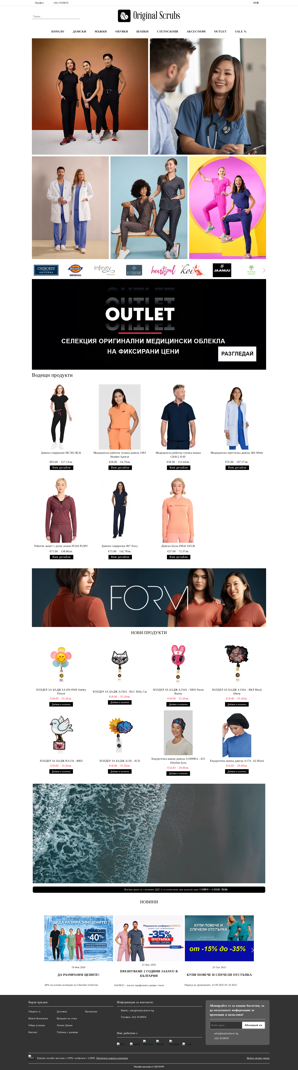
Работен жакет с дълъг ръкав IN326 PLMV (61, 545)
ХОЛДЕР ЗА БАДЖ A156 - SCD (119, 760)
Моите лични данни (258, 1058)
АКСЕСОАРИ (196, 31)
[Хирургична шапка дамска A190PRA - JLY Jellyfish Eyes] (178, 732)
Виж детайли (61, 467)
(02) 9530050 (61, 3)
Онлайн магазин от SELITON (149, 1067)
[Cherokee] (46, 271)
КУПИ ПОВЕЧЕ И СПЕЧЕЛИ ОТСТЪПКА (219, 974)
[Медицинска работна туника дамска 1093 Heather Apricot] (120, 417)
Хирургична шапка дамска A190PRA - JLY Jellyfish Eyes (178, 760)
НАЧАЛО (57, 31)
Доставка (62, 1011)
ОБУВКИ (121, 31)
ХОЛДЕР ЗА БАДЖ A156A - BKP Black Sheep (237, 691)
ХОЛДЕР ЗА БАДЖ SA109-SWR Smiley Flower (61, 691)
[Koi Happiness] (192, 270)
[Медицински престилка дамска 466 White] (237, 417)
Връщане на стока (67, 1018)
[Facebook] (264, 3)
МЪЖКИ (101, 31)
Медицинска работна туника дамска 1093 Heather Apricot (119, 454)
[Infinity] (104, 270)
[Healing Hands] (251, 270)
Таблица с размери (67, 1032)
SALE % (240, 31)
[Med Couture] (134, 271)
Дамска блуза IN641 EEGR (178, 545)
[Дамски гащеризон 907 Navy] (120, 510)
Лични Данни (64, 1025)
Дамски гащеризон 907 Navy (120, 545)
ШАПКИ (142, 31)
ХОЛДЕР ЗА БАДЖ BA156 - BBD (61, 760)
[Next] (263, 270)
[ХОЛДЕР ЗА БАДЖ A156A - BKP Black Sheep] (237, 663)
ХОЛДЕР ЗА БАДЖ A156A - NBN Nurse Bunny (178, 691)
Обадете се (34, 1011)
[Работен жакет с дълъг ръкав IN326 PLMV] (61, 510)
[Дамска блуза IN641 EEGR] (178, 510)
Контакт (32, 1032)
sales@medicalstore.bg (142, 1010)
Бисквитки (91, 1011)
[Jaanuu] (222, 270)
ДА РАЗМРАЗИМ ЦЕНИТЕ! (78, 974)
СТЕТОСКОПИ (167, 31)
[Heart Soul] (163, 271)
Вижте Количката (38, 1018)
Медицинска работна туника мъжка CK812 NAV (178, 454)
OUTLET (220, 31)
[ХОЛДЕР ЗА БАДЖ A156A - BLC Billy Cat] (120, 665)
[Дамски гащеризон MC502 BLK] (61, 417)
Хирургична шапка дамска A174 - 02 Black (237, 760)
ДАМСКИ (79, 31)
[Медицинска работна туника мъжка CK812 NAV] (178, 417)
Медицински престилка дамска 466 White (237, 452)
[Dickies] (75, 270)
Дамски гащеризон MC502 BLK (61, 452)
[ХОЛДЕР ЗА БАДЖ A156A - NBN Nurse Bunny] (178, 663)
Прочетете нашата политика (112, 1058)
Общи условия (36, 1025)
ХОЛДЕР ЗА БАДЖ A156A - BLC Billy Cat (120, 691)
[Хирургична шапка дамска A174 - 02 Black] (237, 734)
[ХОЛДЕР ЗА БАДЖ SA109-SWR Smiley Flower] (61, 663)
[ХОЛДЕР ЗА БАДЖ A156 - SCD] (120, 734)
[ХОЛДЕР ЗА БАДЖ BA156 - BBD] (61, 734)
